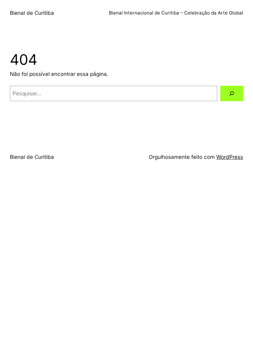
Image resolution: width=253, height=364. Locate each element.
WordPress (229, 157)
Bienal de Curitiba (32, 13)
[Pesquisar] (231, 93)
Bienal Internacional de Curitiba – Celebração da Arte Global (176, 13)
